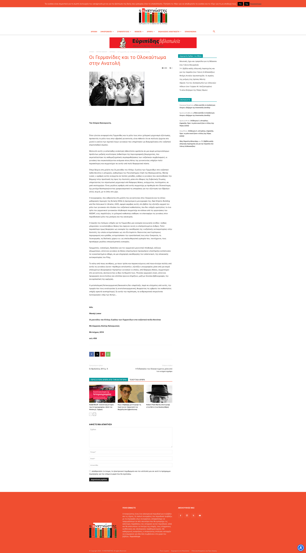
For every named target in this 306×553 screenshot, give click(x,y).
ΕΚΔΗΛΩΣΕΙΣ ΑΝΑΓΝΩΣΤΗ (168, 31)
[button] (214, 32)
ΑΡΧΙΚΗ (94, 31)
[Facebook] (91, 354)
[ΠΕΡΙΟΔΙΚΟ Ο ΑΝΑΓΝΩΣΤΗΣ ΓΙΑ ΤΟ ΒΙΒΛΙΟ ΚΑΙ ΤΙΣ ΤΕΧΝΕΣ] (153, 16)
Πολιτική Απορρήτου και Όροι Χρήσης (204, 551)
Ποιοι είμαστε (164, 551)
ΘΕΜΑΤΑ (138, 31)
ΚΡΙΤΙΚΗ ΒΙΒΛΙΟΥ (101, 52)
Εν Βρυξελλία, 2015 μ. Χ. (98, 369)
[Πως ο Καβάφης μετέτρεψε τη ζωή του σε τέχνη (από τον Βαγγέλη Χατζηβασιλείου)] (131, 394)
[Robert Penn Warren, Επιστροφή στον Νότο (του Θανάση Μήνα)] (159, 394)
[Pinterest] (102, 354)
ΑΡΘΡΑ (150, 31)
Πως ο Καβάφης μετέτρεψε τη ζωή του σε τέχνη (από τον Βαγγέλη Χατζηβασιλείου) (129, 407)
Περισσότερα (135, 536)
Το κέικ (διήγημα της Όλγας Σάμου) (193, 90)
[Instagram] (187, 515)
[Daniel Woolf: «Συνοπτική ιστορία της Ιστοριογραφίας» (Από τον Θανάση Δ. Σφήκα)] (102, 394)
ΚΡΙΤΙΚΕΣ (112, 52)
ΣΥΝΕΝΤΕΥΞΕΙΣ (123, 31)
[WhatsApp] (108, 354)
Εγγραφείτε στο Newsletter (180, 551)
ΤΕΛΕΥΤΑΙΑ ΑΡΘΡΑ (137, 380)
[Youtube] (199, 515)
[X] (97, 354)
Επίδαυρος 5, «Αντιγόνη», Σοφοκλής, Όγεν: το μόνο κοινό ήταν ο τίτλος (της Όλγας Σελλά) (197, 123)
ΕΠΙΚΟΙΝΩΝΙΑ (190, 31)
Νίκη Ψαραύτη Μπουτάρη (189, 141)
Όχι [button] (247, 4)
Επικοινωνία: (128, 541)
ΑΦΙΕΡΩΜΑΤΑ (106, 31)
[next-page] (94, 414)
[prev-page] (90, 414)
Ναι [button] (240, 4)
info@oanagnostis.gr (141, 541)
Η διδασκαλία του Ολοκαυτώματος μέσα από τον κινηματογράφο (154, 370)
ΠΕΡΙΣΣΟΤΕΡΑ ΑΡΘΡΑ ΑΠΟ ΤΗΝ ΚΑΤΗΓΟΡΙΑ (109, 380)
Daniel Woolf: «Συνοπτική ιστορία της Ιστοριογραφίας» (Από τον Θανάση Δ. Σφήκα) (101, 407)
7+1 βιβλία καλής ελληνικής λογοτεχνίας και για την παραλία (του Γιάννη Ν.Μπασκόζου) (196, 143)
